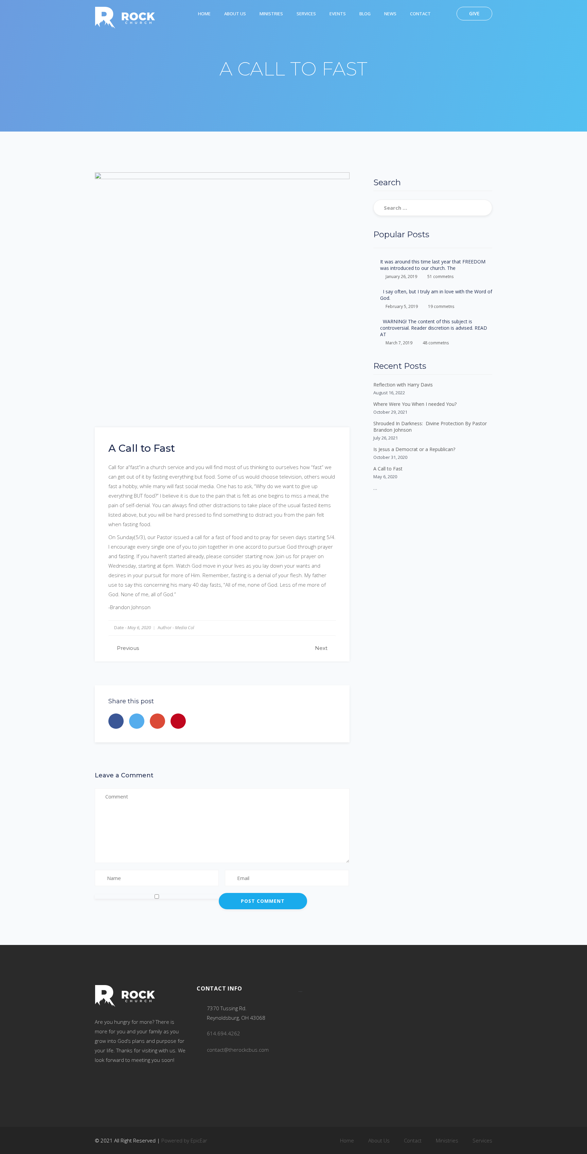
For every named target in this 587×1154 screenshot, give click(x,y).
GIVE (474, 13)
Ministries (271, 14)
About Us (235, 14)
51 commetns (440, 276)
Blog (365, 14)
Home (204, 14)
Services (306, 14)
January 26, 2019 (401, 276)
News (390, 14)
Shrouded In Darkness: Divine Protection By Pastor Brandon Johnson (430, 426)
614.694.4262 (223, 1033)
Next (321, 648)
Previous (128, 648)
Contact (420, 14)
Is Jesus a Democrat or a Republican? (414, 449)
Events (338, 14)
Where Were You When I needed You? (415, 404)
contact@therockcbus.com (238, 1049)
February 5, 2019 (402, 306)
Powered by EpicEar (184, 1140)
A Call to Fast (388, 468)
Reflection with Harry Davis (403, 384)
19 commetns (441, 306)
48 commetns (436, 343)
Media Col (184, 627)
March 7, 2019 (399, 343)
